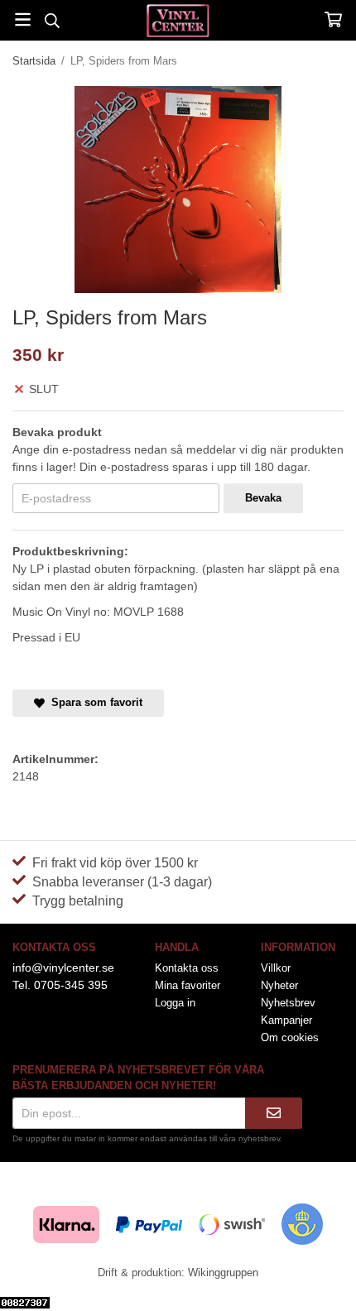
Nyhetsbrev (288, 1002)
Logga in (175, 1002)
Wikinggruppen (223, 1272)
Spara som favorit (93, 702)
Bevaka (263, 498)
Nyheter (279, 985)
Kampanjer (286, 1020)
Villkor (276, 968)
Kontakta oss (187, 968)
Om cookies (290, 1037)
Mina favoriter (187, 985)
